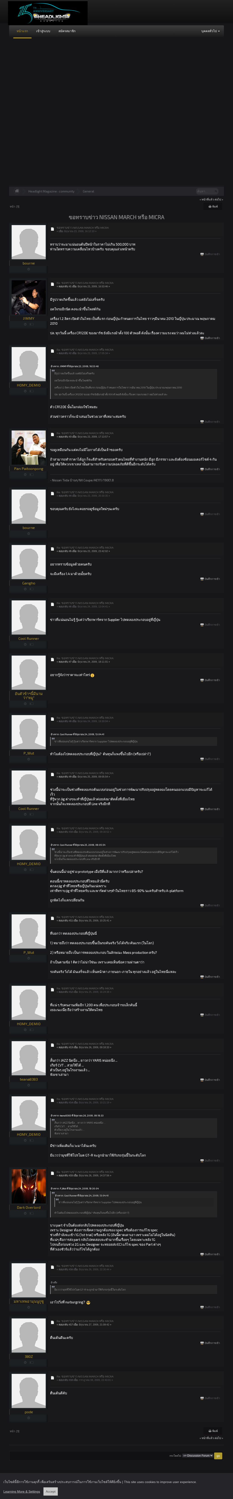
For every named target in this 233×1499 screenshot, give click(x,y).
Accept (51, 1491)
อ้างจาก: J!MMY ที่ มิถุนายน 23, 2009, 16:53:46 (75, 366)
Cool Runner (28, 638)
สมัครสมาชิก (67, 31)
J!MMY (28, 318)
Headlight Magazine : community (51, 191)
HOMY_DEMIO (29, 385)
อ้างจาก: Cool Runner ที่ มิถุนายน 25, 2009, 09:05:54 (78, 844)
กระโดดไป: (176, 1456)
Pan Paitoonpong (28, 468)
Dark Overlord (29, 1207)
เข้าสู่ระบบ (43, 31)
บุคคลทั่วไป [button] (209, 31)
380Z (29, 1356)
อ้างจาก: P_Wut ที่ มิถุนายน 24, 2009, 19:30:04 (75, 1188)
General (88, 191)
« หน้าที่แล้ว (207, 199)
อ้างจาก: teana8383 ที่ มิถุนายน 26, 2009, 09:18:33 (77, 1115)
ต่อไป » (219, 199)
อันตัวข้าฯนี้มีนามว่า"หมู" (29, 695)
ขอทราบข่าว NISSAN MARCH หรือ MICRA (83, 227)
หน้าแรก (22, 31)
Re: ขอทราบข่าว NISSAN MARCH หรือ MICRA (85, 283)
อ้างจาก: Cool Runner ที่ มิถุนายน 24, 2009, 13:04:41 (77, 734)
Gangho (28, 583)
